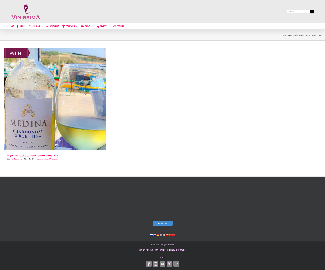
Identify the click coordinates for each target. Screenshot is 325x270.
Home (284, 35)
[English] (154, 234)
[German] (157, 234)
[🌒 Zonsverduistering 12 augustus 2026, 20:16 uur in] (290, 201)
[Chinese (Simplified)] (173, 234)
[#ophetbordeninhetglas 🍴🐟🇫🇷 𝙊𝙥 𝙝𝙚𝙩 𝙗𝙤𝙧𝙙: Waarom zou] (35, 201)
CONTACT (173, 250)
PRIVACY (182, 250)
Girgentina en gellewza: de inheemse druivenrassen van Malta (32, 155)
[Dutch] (151, 234)
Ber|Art (163, 257)
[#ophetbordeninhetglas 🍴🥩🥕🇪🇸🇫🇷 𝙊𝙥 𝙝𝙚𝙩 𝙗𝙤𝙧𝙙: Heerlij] (99, 201)
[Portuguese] (170, 234)
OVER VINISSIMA (146, 250)
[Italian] (164, 234)
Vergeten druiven (43, 159)
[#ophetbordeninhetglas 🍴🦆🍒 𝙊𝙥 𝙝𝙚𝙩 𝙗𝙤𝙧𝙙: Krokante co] (162, 201)
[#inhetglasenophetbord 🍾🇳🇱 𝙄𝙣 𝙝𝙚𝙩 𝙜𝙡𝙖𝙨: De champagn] (226, 201)
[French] (160, 234)
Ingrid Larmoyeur (16, 159)
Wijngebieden (54, 159)
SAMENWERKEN (161, 250)
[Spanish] (167, 234)
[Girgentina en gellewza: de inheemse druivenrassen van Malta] (55, 99)
